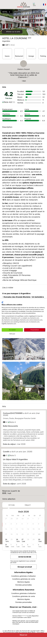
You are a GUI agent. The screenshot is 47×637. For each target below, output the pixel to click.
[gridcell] (34, 519)
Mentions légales (23, 582)
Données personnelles (23, 585)
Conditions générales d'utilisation (23, 576)
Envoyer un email (25, 567)
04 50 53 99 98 (24, 557)
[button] (41, 512)
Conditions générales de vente (23, 579)
